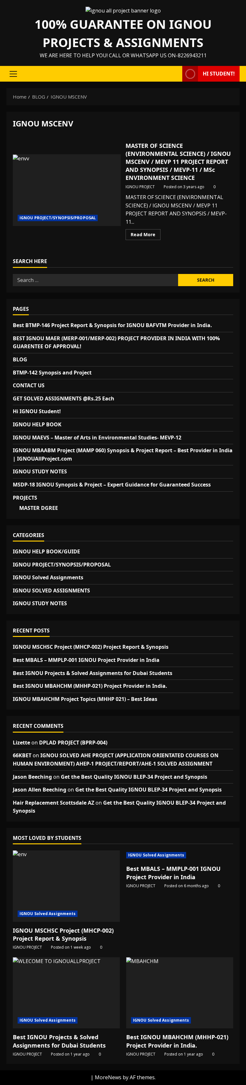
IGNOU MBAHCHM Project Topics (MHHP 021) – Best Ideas (85, 699)
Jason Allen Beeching (39, 789)
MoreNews (108, 1077)
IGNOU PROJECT (140, 186)
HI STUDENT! (219, 73)
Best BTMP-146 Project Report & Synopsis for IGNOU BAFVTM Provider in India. (112, 325)
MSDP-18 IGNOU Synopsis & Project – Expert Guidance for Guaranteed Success (112, 484)
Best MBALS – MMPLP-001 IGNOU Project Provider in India (86, 659)
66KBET (22, 755)
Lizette (21, 742)
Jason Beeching (32, 776)
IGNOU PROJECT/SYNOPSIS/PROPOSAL (58, 218)
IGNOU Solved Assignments (48, 577)
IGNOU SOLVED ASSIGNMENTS (51, 590)
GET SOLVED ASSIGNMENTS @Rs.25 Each (63, 398)
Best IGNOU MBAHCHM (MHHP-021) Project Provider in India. (90, 685)
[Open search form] (175, 74)
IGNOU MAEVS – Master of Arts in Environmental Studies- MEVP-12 (97, 437)
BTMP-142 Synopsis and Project (52, 372)
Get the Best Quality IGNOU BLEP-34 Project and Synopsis (134, 776)
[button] (13, 74)
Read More (145, 235)
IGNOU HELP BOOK (37, 424)
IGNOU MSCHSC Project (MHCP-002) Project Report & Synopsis (90, 646)
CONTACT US (29, 385)
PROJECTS (25, 497)
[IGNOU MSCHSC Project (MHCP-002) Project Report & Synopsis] (66, 886)
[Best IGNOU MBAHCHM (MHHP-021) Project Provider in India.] (179, 993)
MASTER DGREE (38, 507)
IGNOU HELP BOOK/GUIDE (46, 551)
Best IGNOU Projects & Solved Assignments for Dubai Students (92, 673)
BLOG (20, 359)
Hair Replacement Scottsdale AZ (53, 802)
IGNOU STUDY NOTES (40, 471)
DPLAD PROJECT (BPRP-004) (73, 742)
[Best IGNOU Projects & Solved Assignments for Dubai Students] (66, 993)
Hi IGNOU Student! (37, 411)
